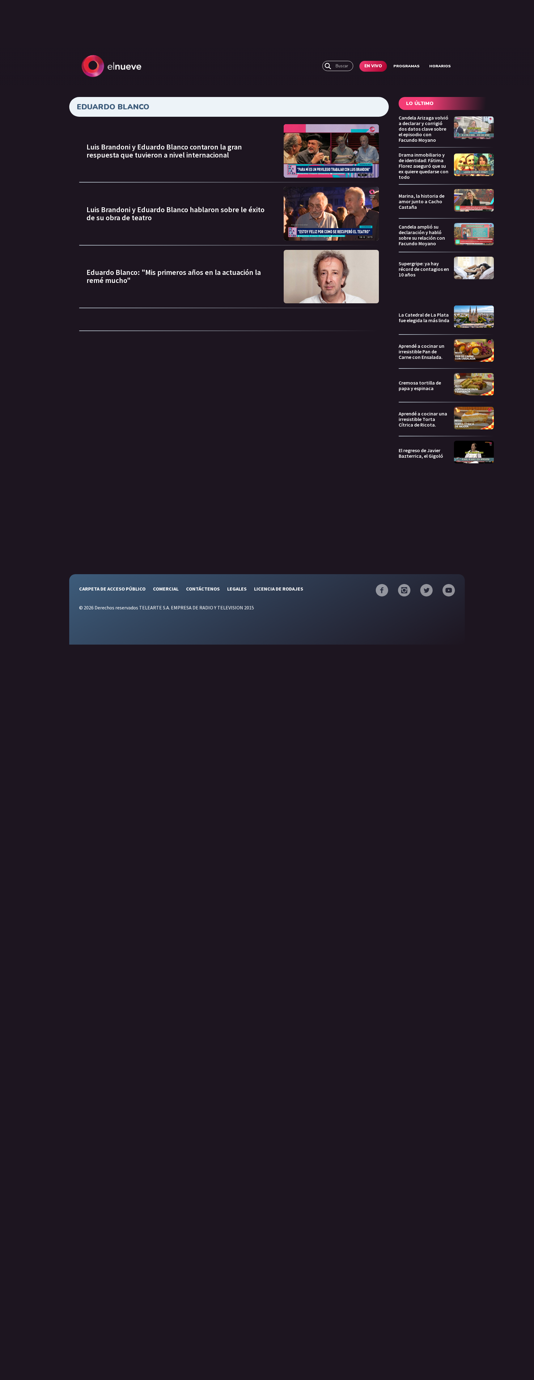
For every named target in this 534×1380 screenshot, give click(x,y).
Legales (237, 589)
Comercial (166, 589)
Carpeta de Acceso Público (112, 589)
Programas (406, 66)
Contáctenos (203, 589)
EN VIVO (373, 66)
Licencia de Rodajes (278, 589)
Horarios (440, 66)
